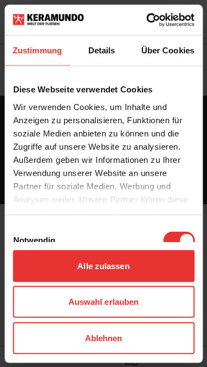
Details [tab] (101, 50)
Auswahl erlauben (103, 301)
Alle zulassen (103, 265)
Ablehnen (104, 337)
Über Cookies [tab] (167, 50)
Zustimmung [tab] (37, 50)
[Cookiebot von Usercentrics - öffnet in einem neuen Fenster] (147, 20)
